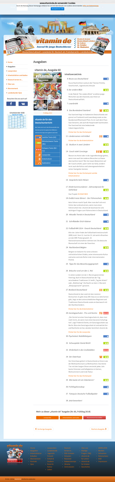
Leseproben (12, 71)
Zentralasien (69, 467)
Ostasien (67, 456)
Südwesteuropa (69, 461)
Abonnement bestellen (94, 418)
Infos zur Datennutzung (90, 6)
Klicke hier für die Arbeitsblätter (81, 140)
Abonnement (13, 88)
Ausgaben (11, 66)
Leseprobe (47, 418)
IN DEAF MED (83, 194)
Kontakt (33, 461)
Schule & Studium (50, 460)
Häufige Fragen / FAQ (86, 451)
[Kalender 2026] (17, 121)
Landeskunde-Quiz (15, 93)
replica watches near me (59, 421)
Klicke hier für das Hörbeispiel (80, 132)
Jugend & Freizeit (50, 454)
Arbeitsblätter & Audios (35, 454)
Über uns (11, 84)
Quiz (32, 464)
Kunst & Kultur (50, 465)
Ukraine (67, 464)
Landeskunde (52, 450)
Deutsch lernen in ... (15, 80)
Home (10, 62)
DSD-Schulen (69, 453)
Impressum (102, 461)
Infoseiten (102, 453)
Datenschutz (103, 456)
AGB (100, 459)
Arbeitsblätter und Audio (71, 418)
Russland (67, 459)
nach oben (104, 479)
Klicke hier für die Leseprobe (79, 332)
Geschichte (85, 467)
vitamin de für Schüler (85, 462)
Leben (49, 469)
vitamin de (18, 479)
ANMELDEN (102, 448)
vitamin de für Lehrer (85, 457)
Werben (101, 450)
